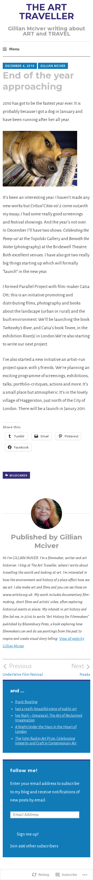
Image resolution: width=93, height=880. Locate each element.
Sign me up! (28, 834)
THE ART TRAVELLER (46, 11)
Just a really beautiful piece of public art (46, 709)
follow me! (23, 770)
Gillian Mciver (52, 66)
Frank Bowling (26, 702)
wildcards (18, 475)
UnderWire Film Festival (23, 669)
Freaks (80, 669)
